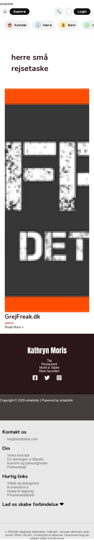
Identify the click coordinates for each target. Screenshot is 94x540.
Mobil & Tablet (49, 367)
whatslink (6, 4)
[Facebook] (35, 379)
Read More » (14, 327)
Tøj (49, 360)
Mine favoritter (49, 371)
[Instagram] (59, 379)
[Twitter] (47, 379)
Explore (20, 12)
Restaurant (49, 364)
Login (82, 12)
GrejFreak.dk (22, 317)
